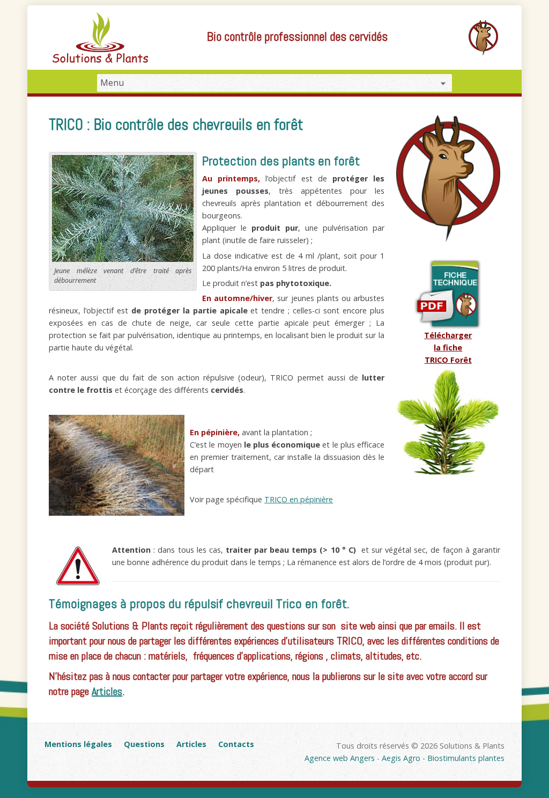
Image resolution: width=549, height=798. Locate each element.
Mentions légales (78, 744)
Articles (107, 691)
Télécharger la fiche (448, 347)
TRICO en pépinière (298, 499)
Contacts (236, 744)
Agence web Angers (340, 758)
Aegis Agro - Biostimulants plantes (443, 758)
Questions (144, 744)
